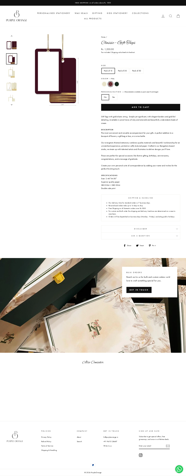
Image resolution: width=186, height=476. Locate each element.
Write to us (107, 446)
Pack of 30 (122, 70)
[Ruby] (22, 414)
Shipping (114, 52)
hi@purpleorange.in (110, 437)
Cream (104, 84)
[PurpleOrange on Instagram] (140, 455)
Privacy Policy (46, 437)
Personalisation (129, 92)
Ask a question (140, 236)
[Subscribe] (168, 446)
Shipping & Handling (49, 450)
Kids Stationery (117, 13)
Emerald (116, 84)
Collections (140, 13)
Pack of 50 (136, 70)
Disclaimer (140, 229)
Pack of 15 (108, 70)
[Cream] (18, 414)
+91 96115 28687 (110, 441)
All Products (93, 18)
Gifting (97, 13)
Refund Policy (46, 441)
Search (79, 441)
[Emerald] (26, 414)
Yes (113, 97)
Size (103, 65)
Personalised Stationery (53, 13)
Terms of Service (47, 446)
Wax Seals (81, 13)
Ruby (110, 84)
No (105, 97)
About (79, 437)
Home (103, 37)
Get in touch (139, 290)
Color (107, 79)
